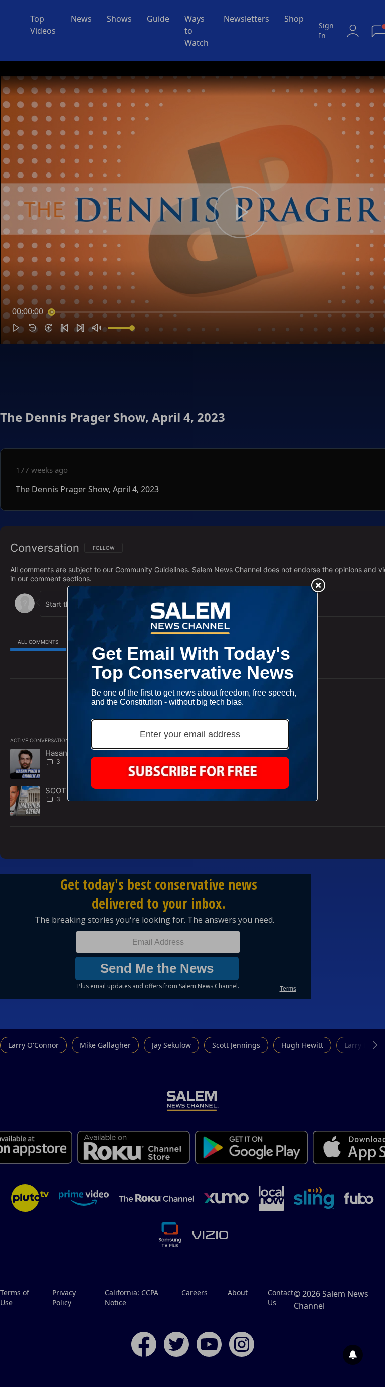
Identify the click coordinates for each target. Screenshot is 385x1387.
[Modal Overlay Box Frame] (192, 693)
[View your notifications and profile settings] (353, 1355)
